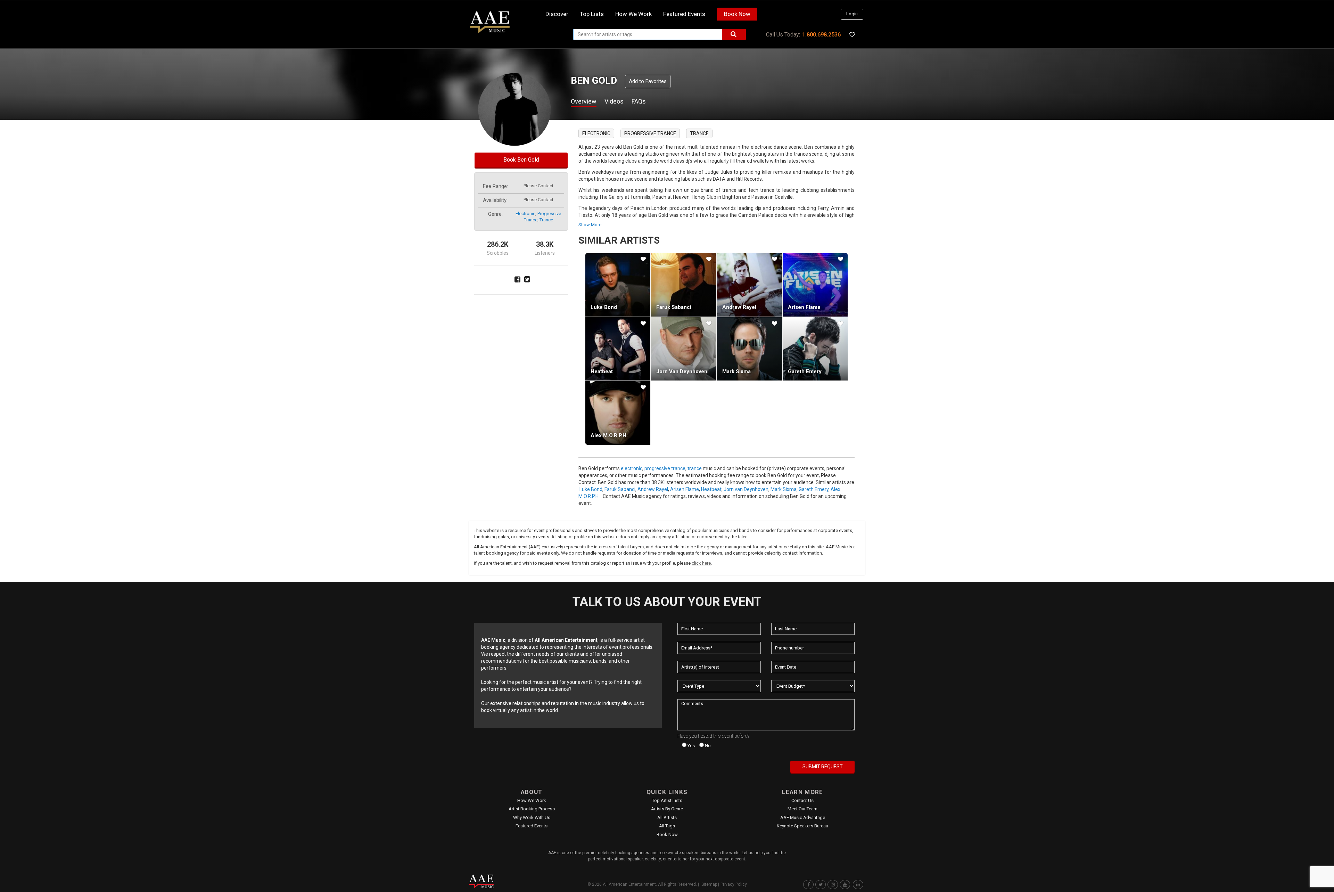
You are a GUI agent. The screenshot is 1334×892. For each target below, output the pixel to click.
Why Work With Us (531, 817)
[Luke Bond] (617, 284)
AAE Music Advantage (802, 817)
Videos (614, 101)
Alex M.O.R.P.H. (609, 435)
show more (589, 224)
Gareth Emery (805, 371)
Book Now (737, 13)
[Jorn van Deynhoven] (683, 348)
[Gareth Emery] (815, 348)
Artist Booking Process (532, 808)
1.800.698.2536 (821, 34)
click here (701, 563)
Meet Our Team (802, 808)
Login (852, 13)
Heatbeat (602, 371)
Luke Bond (604, 307)
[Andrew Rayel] (749, 284)
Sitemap (709, 884)
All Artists (667, 817)
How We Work (531, 800)
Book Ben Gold (521, 159)
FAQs (639, 101)
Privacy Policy (733, 884)
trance (546, 219)
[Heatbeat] (617, 348)
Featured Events (684, 13)
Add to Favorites (648, 81)
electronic (525, 213)
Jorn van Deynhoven (681, 371)
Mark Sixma (736, 371)
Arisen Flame (804, 307)
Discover (556, 13)
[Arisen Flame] (815, 284)
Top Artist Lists (667, 800)
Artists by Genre (667, 808)
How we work (633, 13)
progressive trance (650, 133)
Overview (583, 101)
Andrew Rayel (739, 307)
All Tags (667, 825)
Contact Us (802, 800)
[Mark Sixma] (749, 348)
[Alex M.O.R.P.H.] (617, 412)
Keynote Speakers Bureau (802, 825)
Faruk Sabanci (673, 307)
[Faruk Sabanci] (683, 284)
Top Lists (592, 13)
